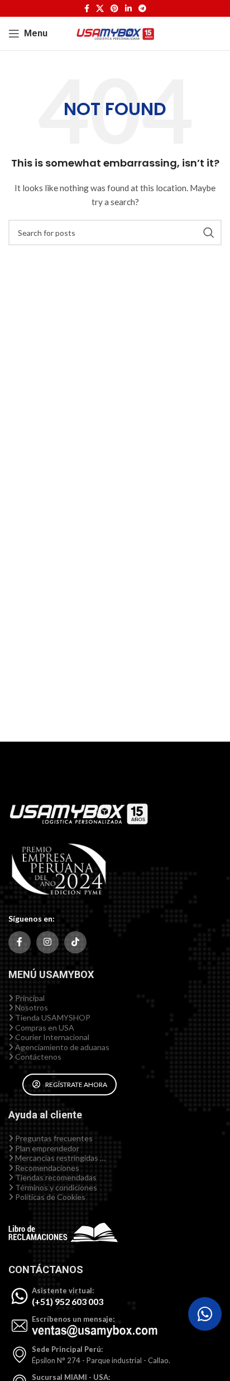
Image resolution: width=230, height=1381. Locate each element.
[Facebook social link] (87, 8)
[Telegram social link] (142, 8)
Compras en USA (43, 1027)
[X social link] (100, 8)
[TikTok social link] (75, 942)
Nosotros (30, 1007)
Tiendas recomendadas (55, 1177)
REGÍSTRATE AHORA (76, 1084)
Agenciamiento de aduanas (61, 1047)
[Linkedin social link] (128, 8)
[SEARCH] (209, 232)
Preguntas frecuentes (53, 1138)
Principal (29, 998)
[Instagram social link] (47, 942)
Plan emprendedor (46, 1148)
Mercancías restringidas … (59, 1157)
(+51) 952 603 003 (67, 1301)
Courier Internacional (51, 1037)
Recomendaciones (46, 1168)
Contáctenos (37, 1056)
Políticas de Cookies (49, 1197)
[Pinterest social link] (114, 8)
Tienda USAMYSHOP (51, 1017)
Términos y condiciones (55, 1187)
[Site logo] (115, 32)
